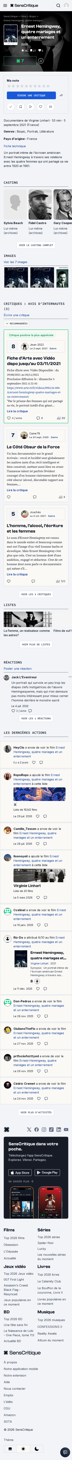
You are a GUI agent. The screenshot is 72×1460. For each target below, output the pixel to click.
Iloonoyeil (20, 856)
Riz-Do (18, 937)
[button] (66, 5)
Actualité (10, 1258)
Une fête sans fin (16, 1325)
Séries (43, 1229)
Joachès (35, 512)
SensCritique (11, 16)
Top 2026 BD (13, 1319)
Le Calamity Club (49, 1281)
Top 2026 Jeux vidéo (18, 1273)
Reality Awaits (47, 1333)
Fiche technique (15, 146)
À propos (10, 1362)
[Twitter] (29, 1130)
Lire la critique (17, 411)
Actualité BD (12, 1341)
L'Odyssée (11, 1251)
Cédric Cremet (24, 1083)
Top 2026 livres (48, 1274)
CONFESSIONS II (49, 1327)
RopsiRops (21, 775)
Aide (7, 1382)
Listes (10, 605)
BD (7, 1312)
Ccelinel (19, 910)
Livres (43, 1266)
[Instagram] (44, 1130)
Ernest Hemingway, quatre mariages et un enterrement (25, 20)
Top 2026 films (14, 1238)
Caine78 (34, 433)
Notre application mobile (21, 1369)
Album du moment (50, 1340)
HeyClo (18, 747)
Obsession (11, 1245)
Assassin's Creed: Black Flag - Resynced (16, 1290)
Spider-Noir (45, 1243)
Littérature (47, 131)
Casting (11, 182)
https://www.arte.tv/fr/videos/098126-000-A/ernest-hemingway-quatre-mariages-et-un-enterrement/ (34, 392)
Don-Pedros (22, 1001)
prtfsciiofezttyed (26, 1056)
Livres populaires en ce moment (51, 1301)
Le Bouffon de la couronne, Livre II (50, 1290)
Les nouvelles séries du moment (51, 1257)
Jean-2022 (37, 344)
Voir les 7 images (15, 262)
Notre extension (15, 1375)
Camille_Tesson (24, 829)
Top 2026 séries (48, 1237)
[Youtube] (66, 1130)
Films (23, 16)
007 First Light (14, 1279)
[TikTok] (51, 1130)
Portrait (32, 131)
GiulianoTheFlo (24, 1029)
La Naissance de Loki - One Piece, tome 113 (19, 1333)
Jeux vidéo (15, 1266)
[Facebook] (36, 1130)
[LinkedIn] (58, 1130)
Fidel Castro (37, 223)
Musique (46, 1312)
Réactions (13, 662)
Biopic (32, 16)
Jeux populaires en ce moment (17, 1302)
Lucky (41, 1249)
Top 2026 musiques (51, 1320)
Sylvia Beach (13, 223)
